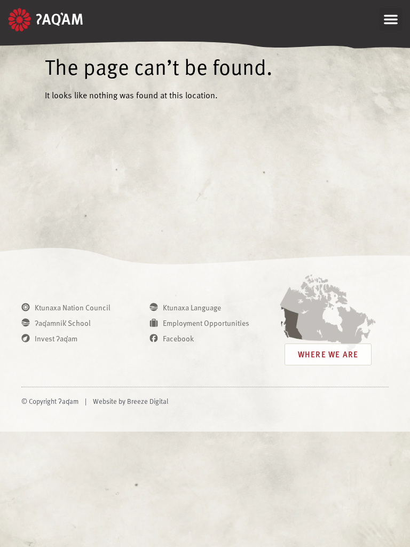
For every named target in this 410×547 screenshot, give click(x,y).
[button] (391, 19)
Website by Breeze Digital (130, 401)
